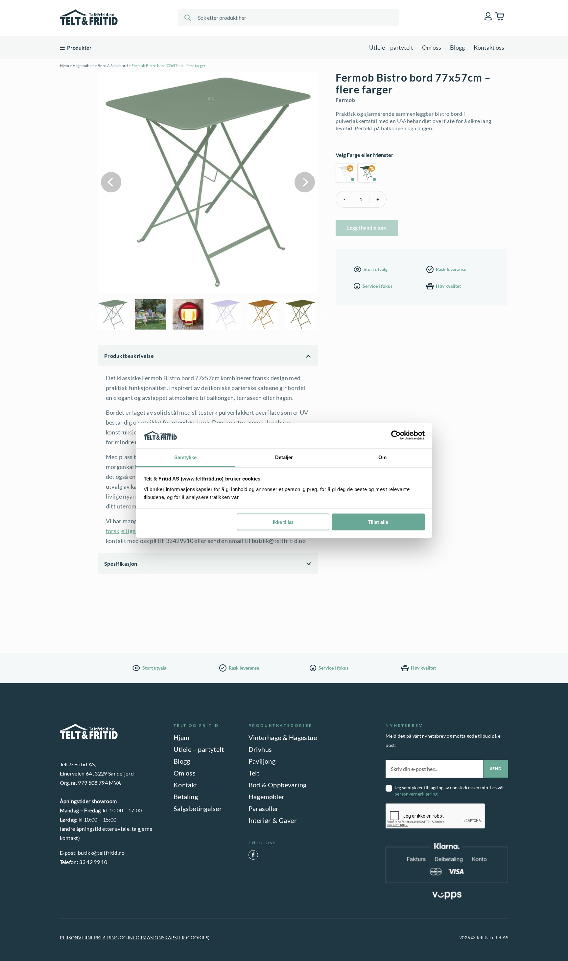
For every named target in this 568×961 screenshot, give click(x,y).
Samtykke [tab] (185, 457)
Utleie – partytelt (391, 47)
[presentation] (435, 816)
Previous (111, 182)
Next (305, 182)
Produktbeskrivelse (129, 356)
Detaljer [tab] (284, 457)
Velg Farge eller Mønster (364, 155)
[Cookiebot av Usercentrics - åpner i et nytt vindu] (396, 435)
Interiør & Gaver (272, 820)
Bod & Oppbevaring (277, 785)
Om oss (431, 47)
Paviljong (262, 761)
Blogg (457, 47)
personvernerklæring (416, 794)
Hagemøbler (83, 65)
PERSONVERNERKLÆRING (89, 937)
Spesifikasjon (120, 563)
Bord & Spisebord (113, 65)
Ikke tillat (283, 522)
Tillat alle (378, 522)
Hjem (64, 65)
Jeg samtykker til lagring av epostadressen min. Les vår (449, 791)
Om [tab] (382, 457)
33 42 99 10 (93, 862)
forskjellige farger (129, 530)
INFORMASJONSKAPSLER (156, 937)
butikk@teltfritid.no (101, 853)
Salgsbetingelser (198, 808)
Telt (254, 773)
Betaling (186, 797)
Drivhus (260, 749)
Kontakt (186, 785)
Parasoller (263, 808)
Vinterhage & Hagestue (282, 737)
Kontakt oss (489, 47)
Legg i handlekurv (367, 228)
